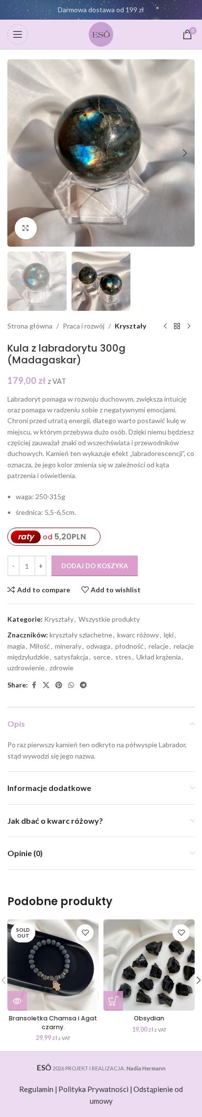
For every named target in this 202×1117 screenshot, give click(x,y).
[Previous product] (165, 326)
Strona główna (29, 326)
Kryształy (130, 326)
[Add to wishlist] (85, 932)
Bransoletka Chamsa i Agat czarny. (53, 1022)
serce (101, 657)
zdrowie (62, 667)
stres (123, 657)
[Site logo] (101, 33)
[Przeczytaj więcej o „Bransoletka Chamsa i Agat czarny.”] (17, 1001)
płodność (129, 646)
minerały (68, 646)
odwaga (98, 646)
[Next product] (189, 326)
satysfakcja (71, 657)
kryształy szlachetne (81, 635)
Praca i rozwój (83, 326)
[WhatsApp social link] (71, 685)
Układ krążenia (158, 657)
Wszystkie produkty (109, 619)
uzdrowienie (26, 667)
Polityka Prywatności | (95, 1089)
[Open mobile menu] (17, 34)
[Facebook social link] (34, 685)
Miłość (40, 646)
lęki (169, 635)
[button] (17, 153)
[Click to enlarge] (26, 228)
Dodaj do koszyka (94, 566)
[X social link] (46, 685)
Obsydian (149, 1018)
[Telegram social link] (83, 685)
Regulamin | (38, 1089)
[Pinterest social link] (58, 685)
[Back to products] (177, 326)
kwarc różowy (138, 635)
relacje (159, 646)
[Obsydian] (149, 965)
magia (16, 646)
